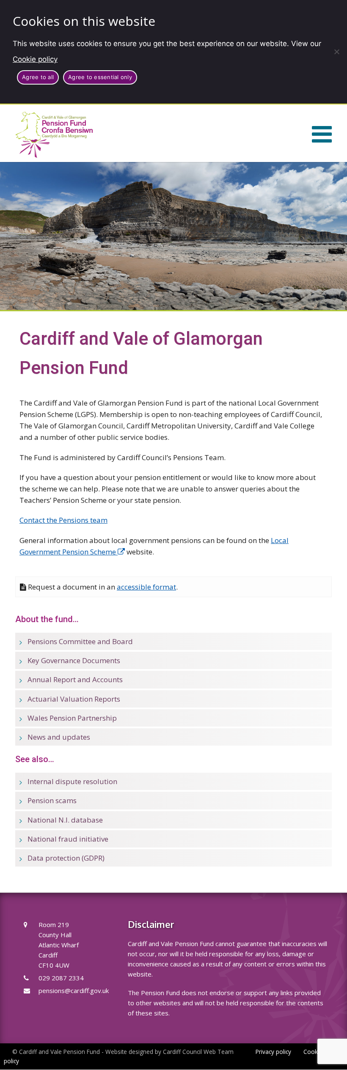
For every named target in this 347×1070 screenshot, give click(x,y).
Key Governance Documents (74, 660)
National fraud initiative (68, 839)
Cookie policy (35, 59)
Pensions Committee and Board (80, 641)
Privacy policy (273, 1052)
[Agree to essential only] (336, 51)
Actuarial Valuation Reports (74, 699)
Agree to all (38, 77)
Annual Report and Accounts (75, 679)
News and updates (59, 737)
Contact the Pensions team (63, 520)
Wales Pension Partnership (72, 718)
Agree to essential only (100, 77)
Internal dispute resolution (72, 781)
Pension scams (52, 800)
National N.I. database (65, 820)
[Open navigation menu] (322, 133)
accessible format (146, 587)
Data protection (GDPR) (66, 858)
